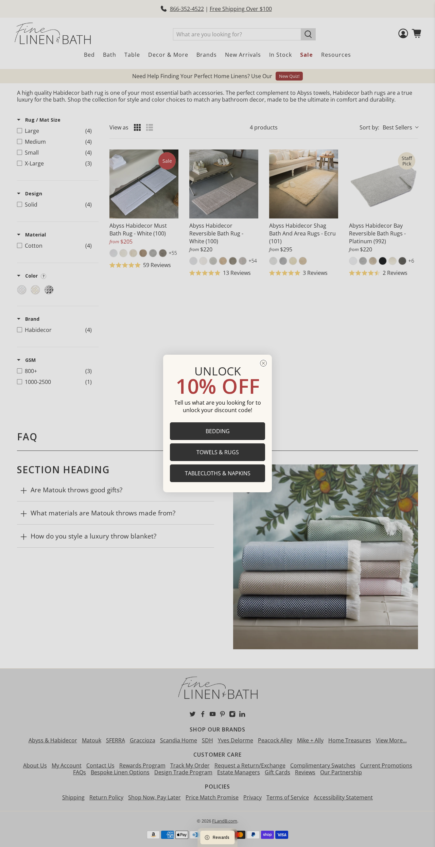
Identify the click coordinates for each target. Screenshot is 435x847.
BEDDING (218, 431)
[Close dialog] (263, 363)
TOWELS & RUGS (217, 452)
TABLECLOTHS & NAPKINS (217, 473)
